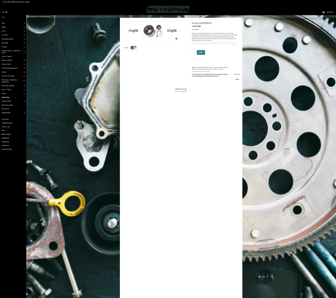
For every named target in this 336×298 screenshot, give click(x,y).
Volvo (4, 31)
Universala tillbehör (8, 86)
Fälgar (4, 93)
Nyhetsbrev (5, 145)
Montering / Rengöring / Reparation (10, 81)
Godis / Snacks (7, 56)
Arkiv (3, 130)
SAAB (3, 27)
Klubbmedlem (6, 113)
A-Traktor (5, 35)
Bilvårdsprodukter (7, 39)
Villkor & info (6, 127)
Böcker (4, 72)
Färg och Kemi (6, 64)
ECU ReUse (5, 109)
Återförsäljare (6, 134)
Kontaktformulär (7, 123)
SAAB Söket (6, 97)
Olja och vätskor (7, 60)
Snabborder (5, 138)
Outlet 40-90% (6, 101)
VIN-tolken (5, 119)
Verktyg (4, 47)
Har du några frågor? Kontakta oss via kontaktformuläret (211, 67)
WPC (3, 23)
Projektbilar (5, 142)
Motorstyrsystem (7, 105)
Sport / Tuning (6, 89)
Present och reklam (8, 76)
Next (180, 30)
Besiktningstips (7, 149)
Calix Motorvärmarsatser (10, 68)
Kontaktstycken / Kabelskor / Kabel (11, 52)
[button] (329, 12)
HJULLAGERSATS (45, 16)
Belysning (5, 43)
